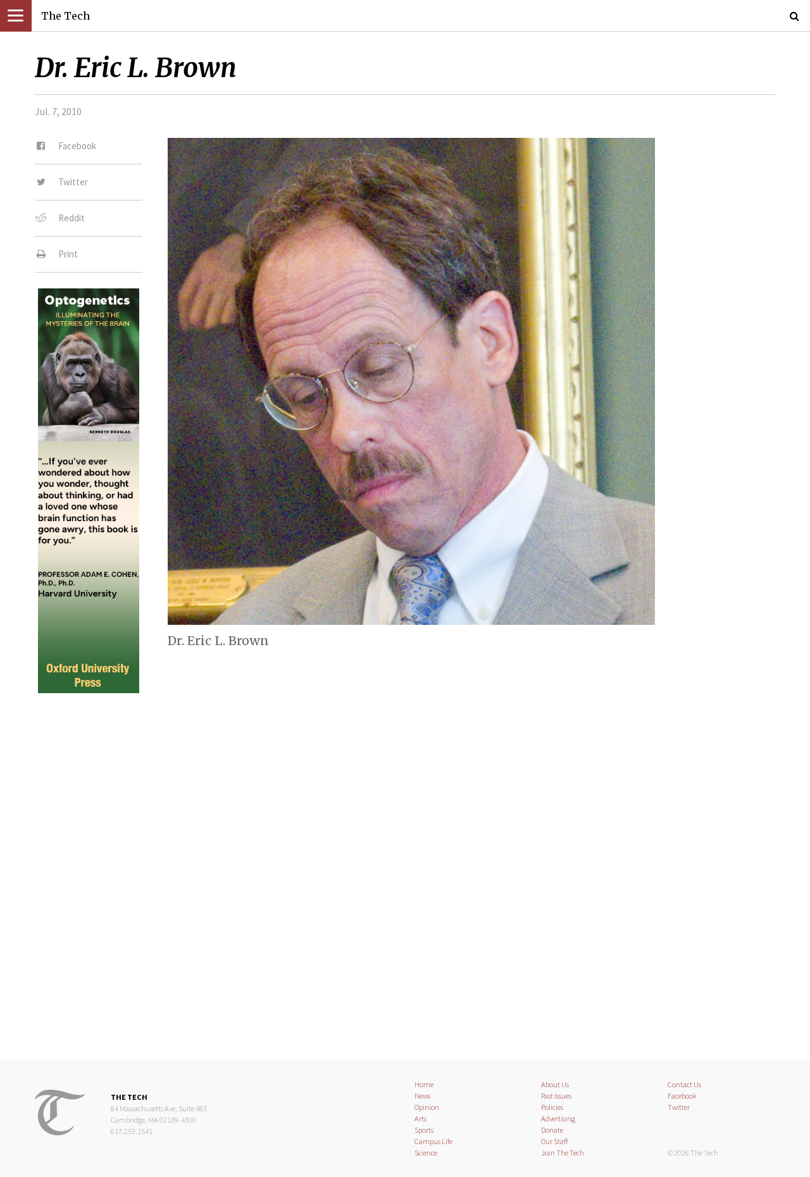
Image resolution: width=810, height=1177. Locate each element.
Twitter (679, 1107)
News (422, 1095)
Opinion (426, 1107)
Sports (423, 1130)
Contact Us (684, 1084)
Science (425, 1152)
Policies (552, 1107)
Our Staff (554, 1141)
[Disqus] (405, 866)
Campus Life (433, 1141)
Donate (552, 1130)
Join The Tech (562, 1152)
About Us (555, 1084)
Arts (420, 1118)
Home (423, 1084)
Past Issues (556, 1095)
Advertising (558, 1118)
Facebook (682, 1095)
